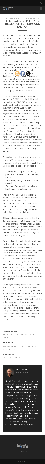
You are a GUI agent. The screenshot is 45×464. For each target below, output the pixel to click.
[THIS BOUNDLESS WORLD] (8, 9)
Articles (7, 358)
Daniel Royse (32, 18)
